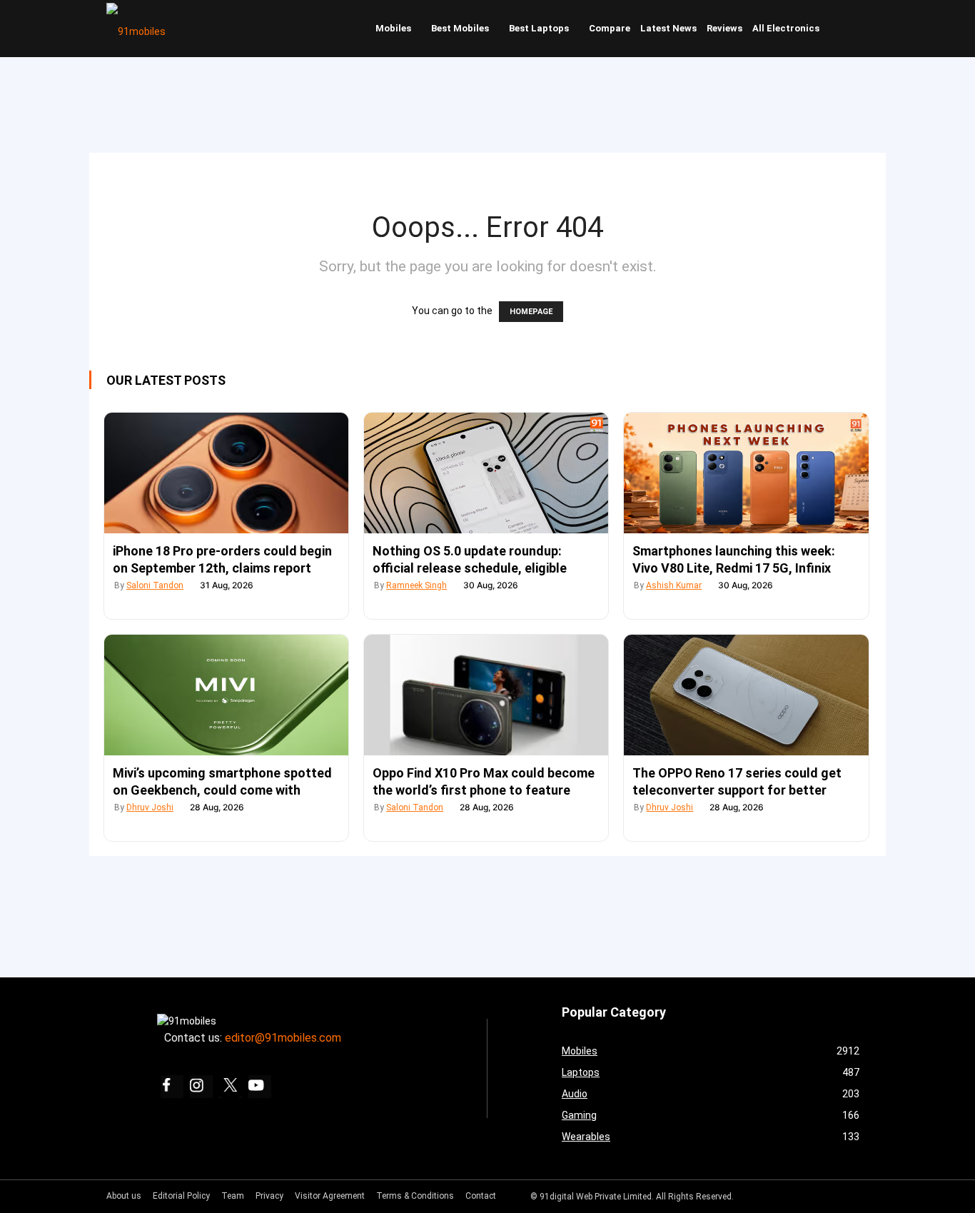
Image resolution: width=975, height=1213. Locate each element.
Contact (480, 1196)
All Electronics (785, 28)
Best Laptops (539, 28)
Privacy (269, 1196)
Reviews (724, 28)
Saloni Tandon (154, 585)
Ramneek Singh (416, 585)
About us (123, 1196)
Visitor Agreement (330, 1196)
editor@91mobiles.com (283, 1038)
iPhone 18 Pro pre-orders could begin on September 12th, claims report (222, 559)
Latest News (668, 28)
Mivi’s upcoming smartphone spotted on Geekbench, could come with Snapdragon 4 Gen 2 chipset (222, 790)
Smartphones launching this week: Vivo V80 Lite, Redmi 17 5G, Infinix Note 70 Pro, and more (733, 568)
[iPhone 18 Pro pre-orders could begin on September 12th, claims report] (226, 473)
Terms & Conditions (415, 1196)
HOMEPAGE (531, 311)
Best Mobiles (460, 28)
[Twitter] (230, 1086)
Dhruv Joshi (149, 807)
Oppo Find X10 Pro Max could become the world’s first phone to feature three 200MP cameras (484, 790)
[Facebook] (172, 1086)
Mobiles (393, 28)
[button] (855, 28)
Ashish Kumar (674, 585)
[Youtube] (259, 1086)
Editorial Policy (181, 1196)
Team (232, 1196)
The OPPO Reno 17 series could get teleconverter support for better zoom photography (737, 790)
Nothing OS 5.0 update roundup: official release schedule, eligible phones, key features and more (470, 568)
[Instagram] (201, 1086)
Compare (609, 28)
